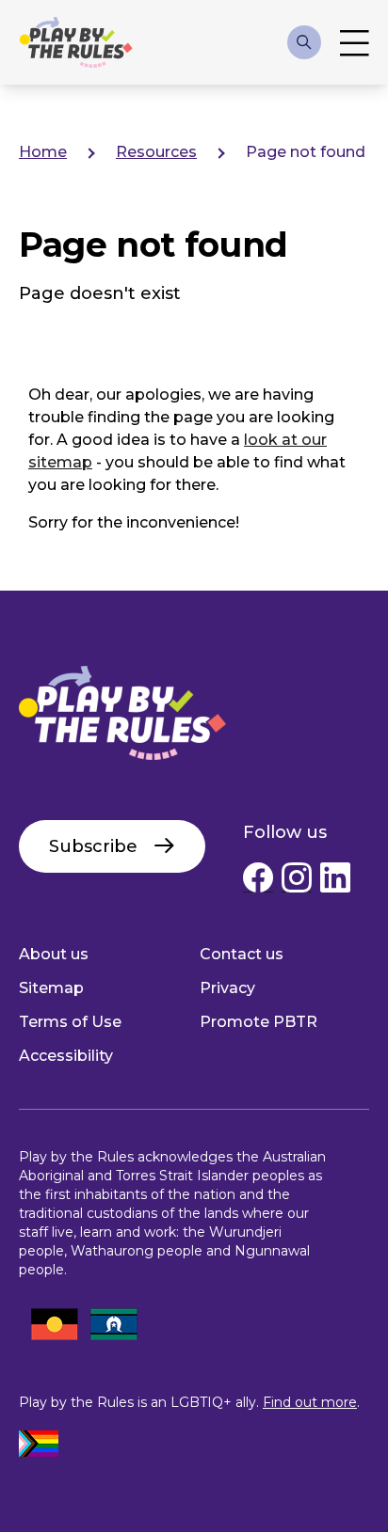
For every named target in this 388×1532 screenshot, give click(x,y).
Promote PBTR (258, 1022)
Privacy (227, 988)
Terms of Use (70, 1022)
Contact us (241, 954)
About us (54, 954)
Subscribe (93, 846)
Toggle (354, 42)
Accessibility (66, 1056)
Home (43, 152)
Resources (156, 152)
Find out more (310, 1402)
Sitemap (51, 988)
